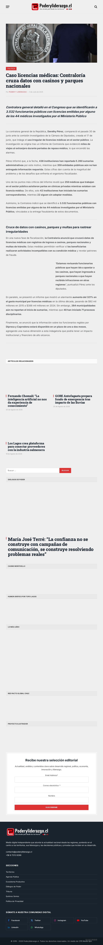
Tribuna (9, 891)
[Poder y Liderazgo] (51, 6)
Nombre (51, 796)
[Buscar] (95, 7)
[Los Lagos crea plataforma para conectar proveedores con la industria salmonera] (28, 427)
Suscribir (91, 939)
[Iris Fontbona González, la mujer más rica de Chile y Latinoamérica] (46, 644)
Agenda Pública (12, 877)
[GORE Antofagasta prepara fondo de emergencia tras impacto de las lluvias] (75, 380)
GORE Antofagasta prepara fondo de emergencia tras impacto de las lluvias (73, 399)
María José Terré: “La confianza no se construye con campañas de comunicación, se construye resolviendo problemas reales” (50, 547)
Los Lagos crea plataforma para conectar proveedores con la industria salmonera (26, 446)
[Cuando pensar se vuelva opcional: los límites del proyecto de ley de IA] (19, 644)
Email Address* (51, 775)
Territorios (10, 872)
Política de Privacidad (14, 901)
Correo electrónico (51, 785)
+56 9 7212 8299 (13, 855)
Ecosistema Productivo (15, 882)
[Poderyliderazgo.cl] (27, 839)
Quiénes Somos (12, 896)
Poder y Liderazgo (18, 92)
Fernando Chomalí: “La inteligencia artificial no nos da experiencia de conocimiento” (27, 400)
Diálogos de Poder (13, 886)
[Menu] (7, 7)
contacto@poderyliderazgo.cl (19, 852)
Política (11, 69)
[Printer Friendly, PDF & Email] (13, 351)
